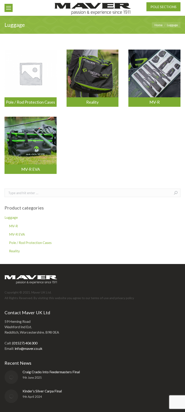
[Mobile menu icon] (9, 8)
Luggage (11, 217)
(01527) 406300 (24, 343)
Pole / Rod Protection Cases (30, 102)
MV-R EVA (30, 169)
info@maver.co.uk (28, 348)
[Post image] (11, 377)
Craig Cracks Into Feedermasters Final (51, 372)
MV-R (154, 102)
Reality (92, 102)
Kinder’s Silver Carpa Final (42, 391)
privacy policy (124, 298)
